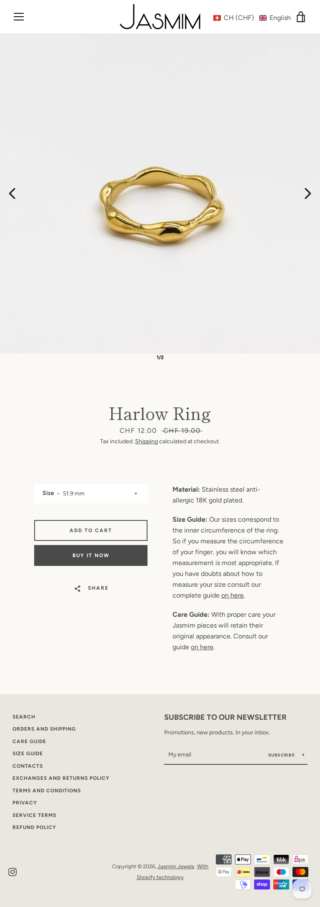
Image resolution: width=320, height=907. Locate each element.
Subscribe (282, 755)
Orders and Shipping (44, 729)
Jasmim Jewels (176, 866)
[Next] (308, 193)
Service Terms (34, 815)
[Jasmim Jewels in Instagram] (12, 871)
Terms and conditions (46, 791)
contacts (27, 766)
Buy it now (91, 555)
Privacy (24, 803)
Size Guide (27, 753)
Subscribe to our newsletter (225, 717)
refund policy (34, 827)
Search (23, 717)
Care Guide (29, 741)
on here (232, 595)
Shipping (146, 441)
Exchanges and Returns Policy (61, 778)
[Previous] (12, 193)
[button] (252, 17)
